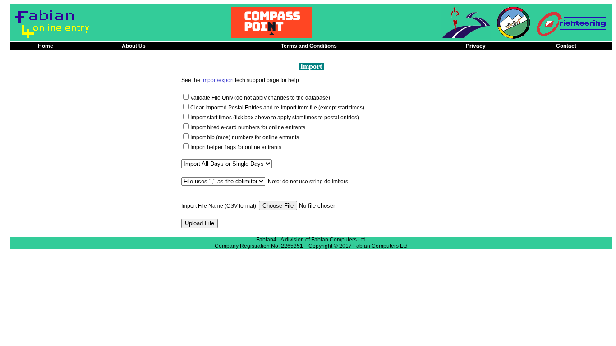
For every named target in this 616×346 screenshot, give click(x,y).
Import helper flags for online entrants (235, 147)
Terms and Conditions (309, 46)
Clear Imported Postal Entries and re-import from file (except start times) (277, 108)
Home (45, 46)
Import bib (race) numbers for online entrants (244, 137)
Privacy (476, 46)
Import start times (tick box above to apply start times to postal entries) (274, 117)
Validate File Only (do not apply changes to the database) (260, 98)
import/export (218, 80)
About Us (134, 46)
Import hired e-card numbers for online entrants (247, 127)
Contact (566, 46)
